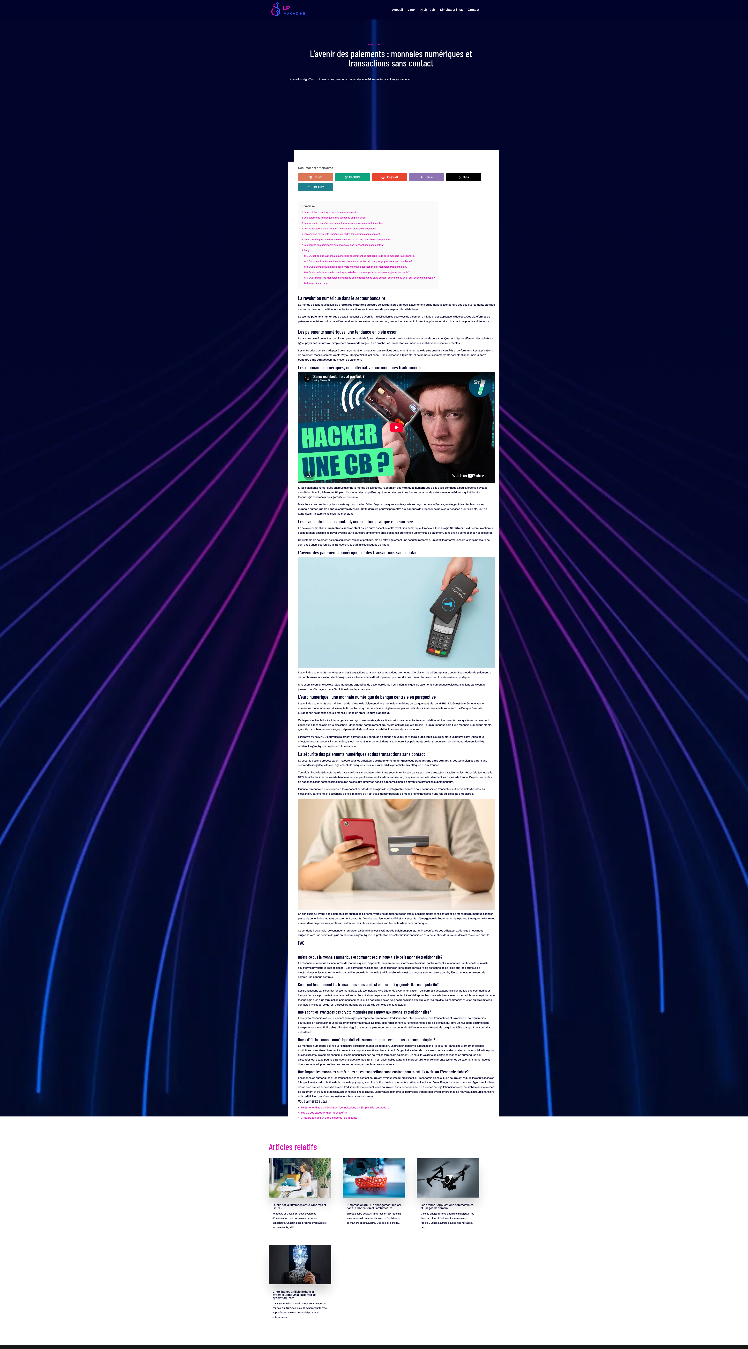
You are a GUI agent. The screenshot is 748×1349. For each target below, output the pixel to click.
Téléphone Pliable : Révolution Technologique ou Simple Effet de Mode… (345, 1107)
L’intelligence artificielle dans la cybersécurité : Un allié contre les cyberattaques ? (294, 1294)
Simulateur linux (451, 9)
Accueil (397, 9)
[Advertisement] (374, 111)
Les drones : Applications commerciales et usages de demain (447, 1206)
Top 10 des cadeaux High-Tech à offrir (324, 1112)
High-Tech (427, 9)
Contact (473, 9)
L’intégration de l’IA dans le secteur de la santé (329, 1117)
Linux (411, 9)
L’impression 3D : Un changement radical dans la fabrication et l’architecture (374, 1206)
